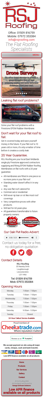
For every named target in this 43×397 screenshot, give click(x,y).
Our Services (21, 370)
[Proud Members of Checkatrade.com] (21, 327)
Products (21, 366)
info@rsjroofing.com (21, 39)
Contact (22, 377)
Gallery (21, 373)
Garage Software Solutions (21, 385)
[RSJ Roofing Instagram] (29, 256)
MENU (36, 54)
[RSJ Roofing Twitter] (21, 256)
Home (21, 362)
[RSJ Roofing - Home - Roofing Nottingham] (21, 15)
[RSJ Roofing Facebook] (13, 256)
